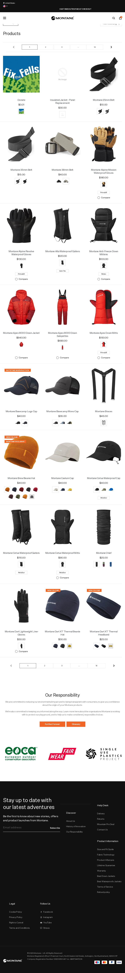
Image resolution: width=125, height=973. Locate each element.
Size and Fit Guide (105, 849)
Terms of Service (105, 887)
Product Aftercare (105, 860)
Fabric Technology (105, 854)
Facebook (48, 912)
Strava (46, 928)
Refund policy (103, 892)
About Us (70, 821)
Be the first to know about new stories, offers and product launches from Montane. (30, 818)
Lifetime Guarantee (106, 865)
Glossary (76, 724)
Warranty (101, 870)
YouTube (47, 922)
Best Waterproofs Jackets (109, 881)
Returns (100, 819)
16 (95, 47)
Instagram (48, 917)
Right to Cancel (16, 922)
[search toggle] (113, 18)
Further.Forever (52, 724)
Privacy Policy (15, 917)
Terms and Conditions (19, 928)
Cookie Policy (15, 912)
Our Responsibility (74, 832)
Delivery (101, 813)
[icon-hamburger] (5, 18)
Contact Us (102, 829)
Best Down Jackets (106, 876)
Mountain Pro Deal (105, 824)
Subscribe (55, 828)
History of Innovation (76, 826)
